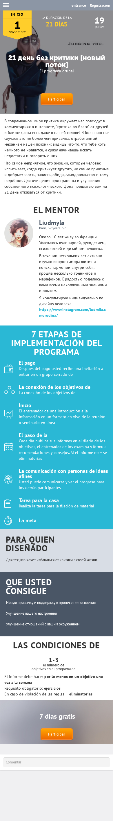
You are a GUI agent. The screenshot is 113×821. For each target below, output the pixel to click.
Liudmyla (51, 223)
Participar (56, 99)
